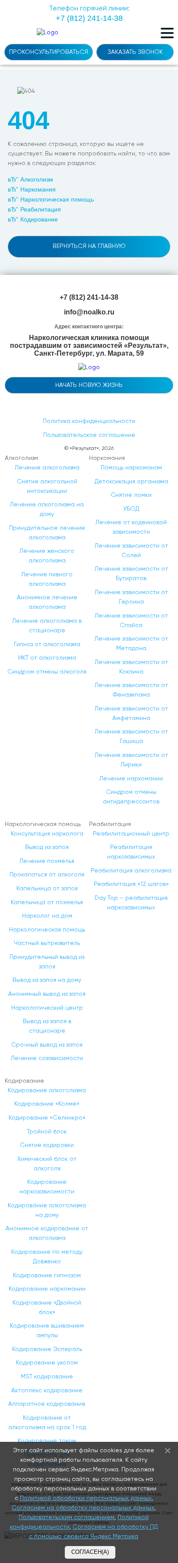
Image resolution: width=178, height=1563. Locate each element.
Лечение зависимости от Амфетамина (131, 713)
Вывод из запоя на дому (47, 980)
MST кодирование (47, 1377)
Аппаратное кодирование (47, 1404)
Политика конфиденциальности (89, 421)
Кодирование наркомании (47, 1289)
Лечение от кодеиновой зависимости (131, 527)
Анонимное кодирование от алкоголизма (47, 1233)
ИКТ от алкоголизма (47, 658)
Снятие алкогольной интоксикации (47, 486)
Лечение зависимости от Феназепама (131, 690)
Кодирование (39, 219)
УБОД (131, 509)
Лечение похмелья (46, 861)
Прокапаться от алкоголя (47, 875)
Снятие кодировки (47, 1145)
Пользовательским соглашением (66, 1517)
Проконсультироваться (48, 52)
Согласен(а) (90, 1552)
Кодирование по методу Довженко (47, 1257)
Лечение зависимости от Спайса (131, 620)
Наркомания (38, 189)
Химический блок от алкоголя (46, 1164)
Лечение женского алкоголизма (46, 556)
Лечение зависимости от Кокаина (131, 667)
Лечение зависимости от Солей (131, 550)
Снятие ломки (131, 495)
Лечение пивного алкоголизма (47, 579)
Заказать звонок (135, 52)
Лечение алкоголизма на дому (47, 509)
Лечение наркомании (131, 779)
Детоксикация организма (131, 482)
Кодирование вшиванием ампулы (47, 1330)
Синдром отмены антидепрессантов (131, 797)
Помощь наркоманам (131, 468)
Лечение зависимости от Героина (131, 597)
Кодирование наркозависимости (46, 1187)
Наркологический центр (47, 1008)
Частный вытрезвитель (47, 943)
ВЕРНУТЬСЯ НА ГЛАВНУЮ (89, 246)
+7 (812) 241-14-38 (89, 297)
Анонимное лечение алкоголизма (47, 602)
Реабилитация (40, 209)
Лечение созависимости (47, 1058)
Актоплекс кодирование (47, 1391)
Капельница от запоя (47, 889)
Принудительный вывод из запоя (47, 962)
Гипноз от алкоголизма (47, 644)
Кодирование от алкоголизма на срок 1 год (47, 1423)
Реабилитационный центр (131, 834)
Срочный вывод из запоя (47, 1045)
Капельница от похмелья (47, 902)
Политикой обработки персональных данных (86, 1498)
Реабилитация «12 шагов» (131, 884)
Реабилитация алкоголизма (131, 871)
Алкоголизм (36, 179)
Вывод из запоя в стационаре (47, 1026)
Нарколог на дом (47, 916)
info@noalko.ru (89, 312)
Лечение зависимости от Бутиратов (131, 574)
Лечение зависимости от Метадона (131, 643)
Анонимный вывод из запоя (47, 994)
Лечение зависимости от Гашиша (131, 736)
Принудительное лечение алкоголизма (47, 533)
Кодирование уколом (47, 1363)
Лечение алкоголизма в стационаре (47, 626)
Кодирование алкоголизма (47, 1090)
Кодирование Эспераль (47, 1349)
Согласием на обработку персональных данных (83, 1508)
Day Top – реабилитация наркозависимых (131, 903)
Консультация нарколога (47, 834)
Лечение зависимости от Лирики (131, 760)
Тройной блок (47, 1132)
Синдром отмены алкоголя (46, 672)
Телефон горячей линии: (89, 14)
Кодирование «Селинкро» (47, 1118)
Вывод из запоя (47, 847)
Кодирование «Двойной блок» (47, 1307)
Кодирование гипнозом (47, 1275)
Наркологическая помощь (57, 199)
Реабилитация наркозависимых (131, 852)
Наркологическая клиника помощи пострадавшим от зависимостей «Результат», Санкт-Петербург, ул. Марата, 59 (89, 345)
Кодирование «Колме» (46, 1104)
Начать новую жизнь (89, 385)
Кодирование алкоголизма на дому (47, 1210)
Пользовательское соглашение (89, 435)
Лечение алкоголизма (47, 468)
